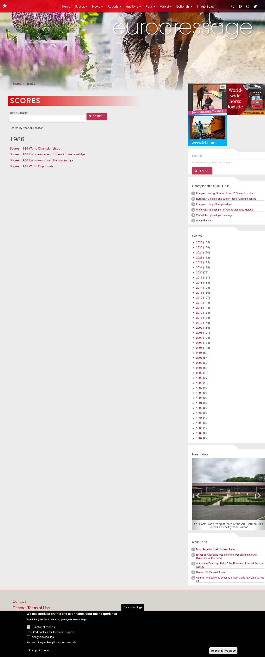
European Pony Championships (214, 204)
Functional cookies (43, 627)
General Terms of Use (31, 607)
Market (165, 6)
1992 (199, 413)
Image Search (206, 6)
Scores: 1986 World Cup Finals (31, 166)
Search (98, 116)
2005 (199, 348)
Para (149, 6)
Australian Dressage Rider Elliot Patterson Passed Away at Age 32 (230, 564)
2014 (199, 302)
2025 (199, 247)
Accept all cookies (223, 650)
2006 (199, 343)
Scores (80, 6)
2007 (199, 337)
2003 (199, 357)
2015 (199, 297)
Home (66, 6)
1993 (199, 408)
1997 (199, 388)
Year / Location (19, 113)
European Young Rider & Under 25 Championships (225, 193)
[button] (197, 494)
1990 (199, 423)
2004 (199, 353)
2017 (199, 287)
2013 (199, 307)
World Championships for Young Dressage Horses (224, 209)
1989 (199, 428)
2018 (199, 282)
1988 (199, 433)
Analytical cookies (43, 637)
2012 (199, 312)
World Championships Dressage (214, 215)
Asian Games (204, 220)
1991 (199, 418)
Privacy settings (132, 607)
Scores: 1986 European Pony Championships (42, 160)
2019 (199, 277)
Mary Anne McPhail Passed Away (215, 549)
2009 (199, 327)
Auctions (132, 6)
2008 (199, 332)
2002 (199, 363)
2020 (199, 272)
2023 (199, 257)
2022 (199, 262)
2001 (199, 368)
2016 (199, 292)
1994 (199, 403)
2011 (199, 317)
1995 (199, 398)
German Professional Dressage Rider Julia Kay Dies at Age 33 (230, 579)
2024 (199, 252)
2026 (199, 242)
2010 (199, 323)
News (96, 6)
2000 (199, 373)
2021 (199, 267)
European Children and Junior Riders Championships (226, 198)
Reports (113, 6)
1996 (199, 393)
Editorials (183, 6)
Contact (19, 601)
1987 (199, 438)
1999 (199, 378)
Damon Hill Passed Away (210, 572)
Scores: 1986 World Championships (35, 148)
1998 (199, 383)
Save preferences (39, 650)
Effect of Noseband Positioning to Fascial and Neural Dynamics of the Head (226, 556)
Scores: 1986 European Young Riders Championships (47, 154)
